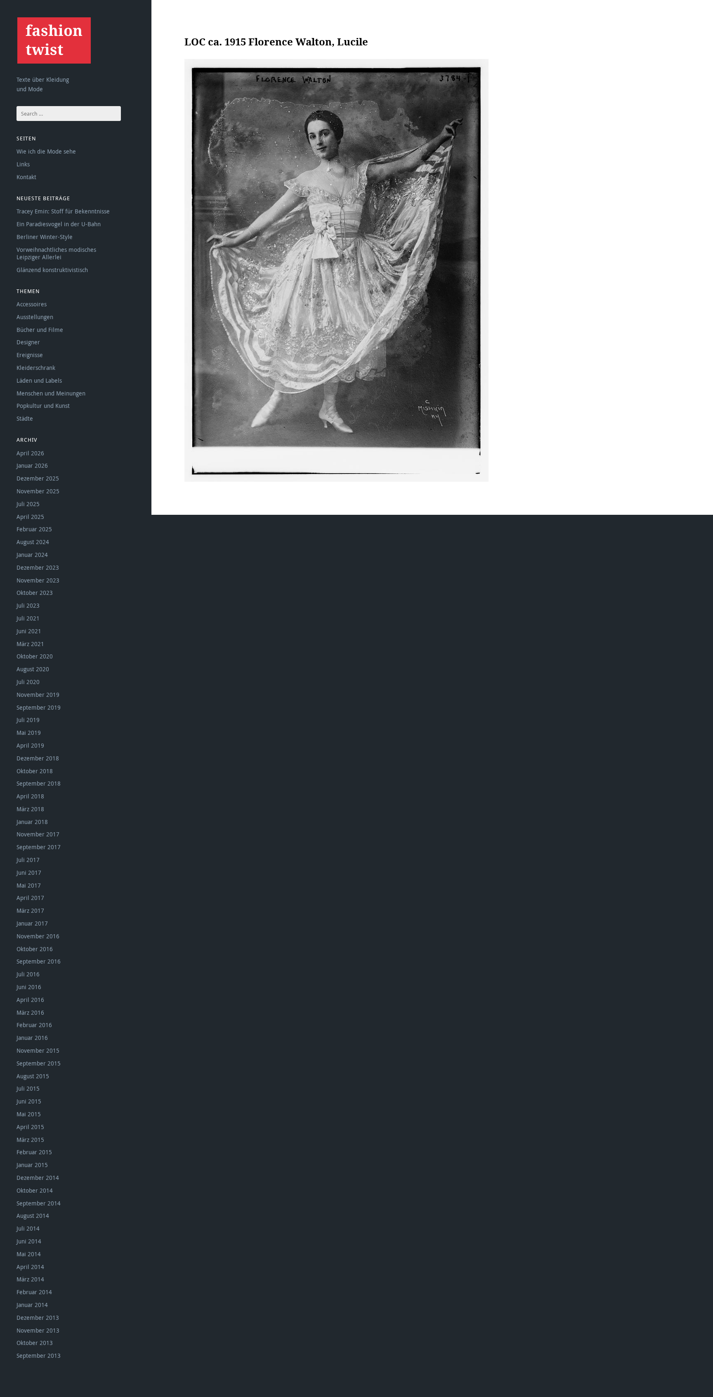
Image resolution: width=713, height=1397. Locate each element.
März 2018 (30, 809)
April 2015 (30, 1127)
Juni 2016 (29, 987)
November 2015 (38, 1050)
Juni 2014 (29, 1241)
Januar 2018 (32, 822)
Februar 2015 (34, 1152)
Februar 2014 (34, 1292)
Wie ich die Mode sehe (46, 151)
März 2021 (30, 644)
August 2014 (33, 1215)
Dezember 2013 (38, 1317)
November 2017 (38, 834)
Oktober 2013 (35, 1343)
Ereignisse (30, 355)
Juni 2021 (29, 631)
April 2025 (30, 517)
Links (23, 164)
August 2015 (33, 1076)
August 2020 (33, 669)
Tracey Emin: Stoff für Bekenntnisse (63, 211)
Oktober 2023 (35, 593)
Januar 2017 (32, 923)
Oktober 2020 (35, 656)
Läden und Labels (39, 380)
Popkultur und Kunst (43, 406)
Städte (25, 418)
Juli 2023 (28, 605)
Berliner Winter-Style (45, 237)
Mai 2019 (29, 732)
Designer (28, 342)
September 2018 (39, 783)
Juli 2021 (28, 618)
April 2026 (30, 453)
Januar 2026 (32, 465)
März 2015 (30, 1140)
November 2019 (38, 694)
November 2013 (38, 1330)
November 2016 (38, 936)
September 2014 (39, 1203)
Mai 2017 (29, 885)
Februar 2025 (34, 529)
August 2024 (33, 542)
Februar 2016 (34, 1025)
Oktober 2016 (35, 949)
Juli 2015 (28, 1088)
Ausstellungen (35, 317)
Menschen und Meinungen (51, 393)
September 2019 (39, 707)
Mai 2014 (29, 1254)
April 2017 (30, 898)
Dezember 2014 (38, 1178)
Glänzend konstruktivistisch (52, 270)
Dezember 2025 (38, 478)
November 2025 (38, 491)
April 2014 (30, 1267)
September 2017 (39, 847)
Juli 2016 (28, 974)
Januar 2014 (32, 1305)
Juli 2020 (28, 682)
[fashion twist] (54, 40)
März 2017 (30, 910)
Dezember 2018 (38, 758)
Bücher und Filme (40, 330)
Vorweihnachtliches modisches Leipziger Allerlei (56, 253)
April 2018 (30, 796)
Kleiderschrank (36, 368)
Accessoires (32, 304)
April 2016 (30, 1000)
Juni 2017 (29, 872)
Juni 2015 (29, 1101)
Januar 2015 (32, 1165)
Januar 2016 (32, 1038)
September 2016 (39, 961)
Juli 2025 (28, 504)
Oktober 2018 (35, 771)
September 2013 (39, 1355)
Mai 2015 (29, 1114)
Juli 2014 (28, 1228)
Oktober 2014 (35, 1190)
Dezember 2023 (38, 567)
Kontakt (26, 177)
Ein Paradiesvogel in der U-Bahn (59, 224)
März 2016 (30, 1012)
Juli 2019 (28, 720)
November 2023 (38, 580)
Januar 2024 (32, 555)
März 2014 (30, 1279)
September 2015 (39, 1063)
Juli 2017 (28, 860)
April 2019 (30, 745)
